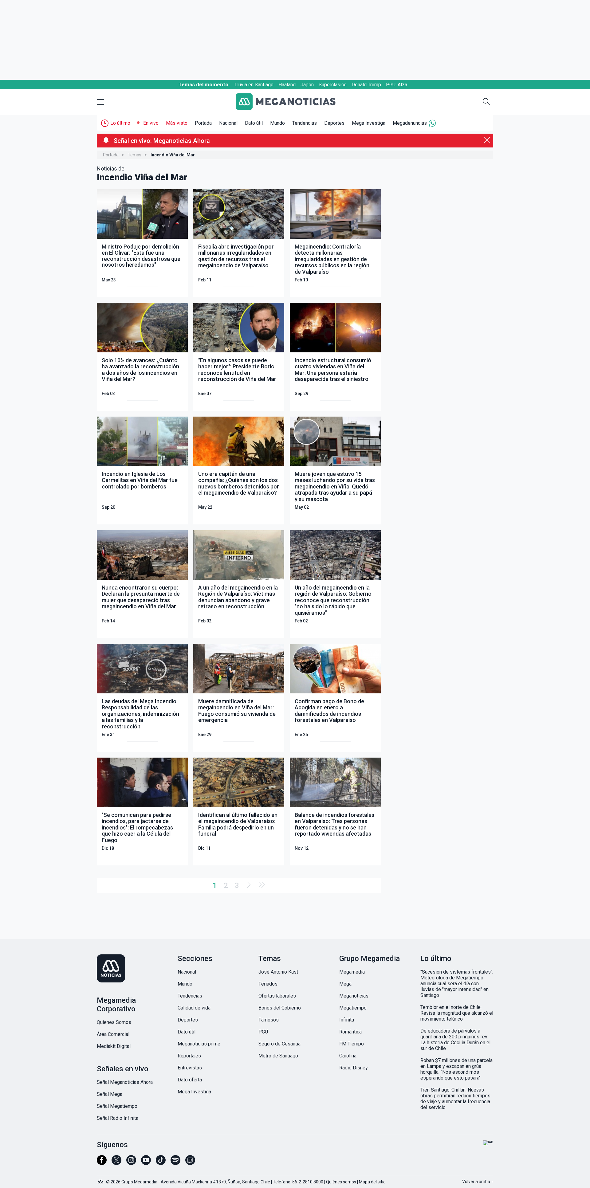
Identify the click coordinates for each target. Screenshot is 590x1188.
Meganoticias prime (199, 1044)
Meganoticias (353, 996)
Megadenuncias (410, 123)
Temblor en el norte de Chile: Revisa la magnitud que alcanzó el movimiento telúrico (456, 1013)
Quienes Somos (114, 1022)
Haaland (287, 85)
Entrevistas (190, 1068)
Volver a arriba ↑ (477, 1181)
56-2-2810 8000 (307, 1181)
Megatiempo (353, 1008)
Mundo (277, 123)
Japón (307, 85)
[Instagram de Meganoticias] (131, 1162)
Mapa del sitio (372, 1181)
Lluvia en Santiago (253, 85)
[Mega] (101, 1180)
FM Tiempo (351, 1044)
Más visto (176, 123)
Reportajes (189, 1056)
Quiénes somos (341, 1181)
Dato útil (254, 123)
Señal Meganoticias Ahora (125, 1082)
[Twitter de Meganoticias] (116, 1162)
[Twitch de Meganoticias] (190, 1162)
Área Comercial (113, 1034)
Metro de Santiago (278, 1056)
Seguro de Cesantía (279, 1044)
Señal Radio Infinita (117, 1118)
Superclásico (333, 85)
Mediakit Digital (114, 1046)
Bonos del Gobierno (279, 1008)
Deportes (334, 123)
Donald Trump (366, 85)
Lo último (120, 123)
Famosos (268, 1020)
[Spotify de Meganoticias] (175, 1162)
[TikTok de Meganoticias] (161, 1162)
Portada (203, 123)
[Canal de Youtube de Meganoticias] (146, 1162)
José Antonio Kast (278, 972)
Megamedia (352, 972)
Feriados (267, 984)
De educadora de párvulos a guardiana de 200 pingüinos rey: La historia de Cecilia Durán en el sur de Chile (455, 1039)
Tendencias (304, 123)
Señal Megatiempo (117, 1106)
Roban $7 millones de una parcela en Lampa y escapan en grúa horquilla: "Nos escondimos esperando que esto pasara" (456, 1069)
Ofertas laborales (277, 996)
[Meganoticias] (290, 102)
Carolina (347, 1056)
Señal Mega (109, 1094)
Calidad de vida (194, 1008)
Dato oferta (190, 1080)
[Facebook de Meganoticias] (102, 1162)
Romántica (350, 1032)
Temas (134, 154)
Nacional (228, 123)
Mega (345, 984)
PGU (263, 1032)
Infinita (346, 1020)
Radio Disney (353, 1068)
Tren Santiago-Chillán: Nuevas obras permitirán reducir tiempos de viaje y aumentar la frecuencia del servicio (455, 1098)
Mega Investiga (368, 123)
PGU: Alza (396, 85)
